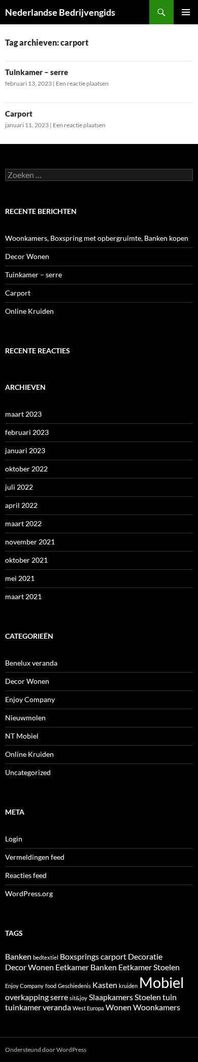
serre (59, 997)
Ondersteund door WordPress (45, 1049)
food (50, 985)
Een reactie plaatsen (82, 83)
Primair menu (186, 12)
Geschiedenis (74, 985)
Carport (18, 113)
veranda (57, 1007)
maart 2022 (23, 523)
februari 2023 (27, 432)
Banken (18, 956)
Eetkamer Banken (86, 967)
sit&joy (78, 998)
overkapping (27, 997)
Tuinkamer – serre (36, 72)
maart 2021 (23, 596)
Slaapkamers (111, 997)
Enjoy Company (30, 699)
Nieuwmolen (25, 717)
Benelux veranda (31, 662)
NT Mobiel (22, 735)
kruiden (128, 985)
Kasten (104, 985)
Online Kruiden (29, 311)
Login (13, 838)
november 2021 (30, 541)
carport (113, 956)
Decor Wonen (27, 256)
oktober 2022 (26, 468)
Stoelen (148, 997)
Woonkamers (156, 1007)
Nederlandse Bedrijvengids (60, 12)
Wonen (118, 1007)
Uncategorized (28, 772)
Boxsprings (79, 956)
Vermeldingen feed (34, 857)
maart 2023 (23, 414)
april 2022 (21, 505)
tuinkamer (23, 1007)
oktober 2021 (26, 560)
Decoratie (145, 956)
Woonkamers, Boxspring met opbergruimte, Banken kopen (96, 238)
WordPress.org (29, 893)
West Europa (88, 1008)
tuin (169, 997)
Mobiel (161, 982)
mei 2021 (20, 578)
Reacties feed (26, 875)
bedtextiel (45, 957)
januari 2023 (25, 450)
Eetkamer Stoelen (149, 967)
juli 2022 (19, 487)
